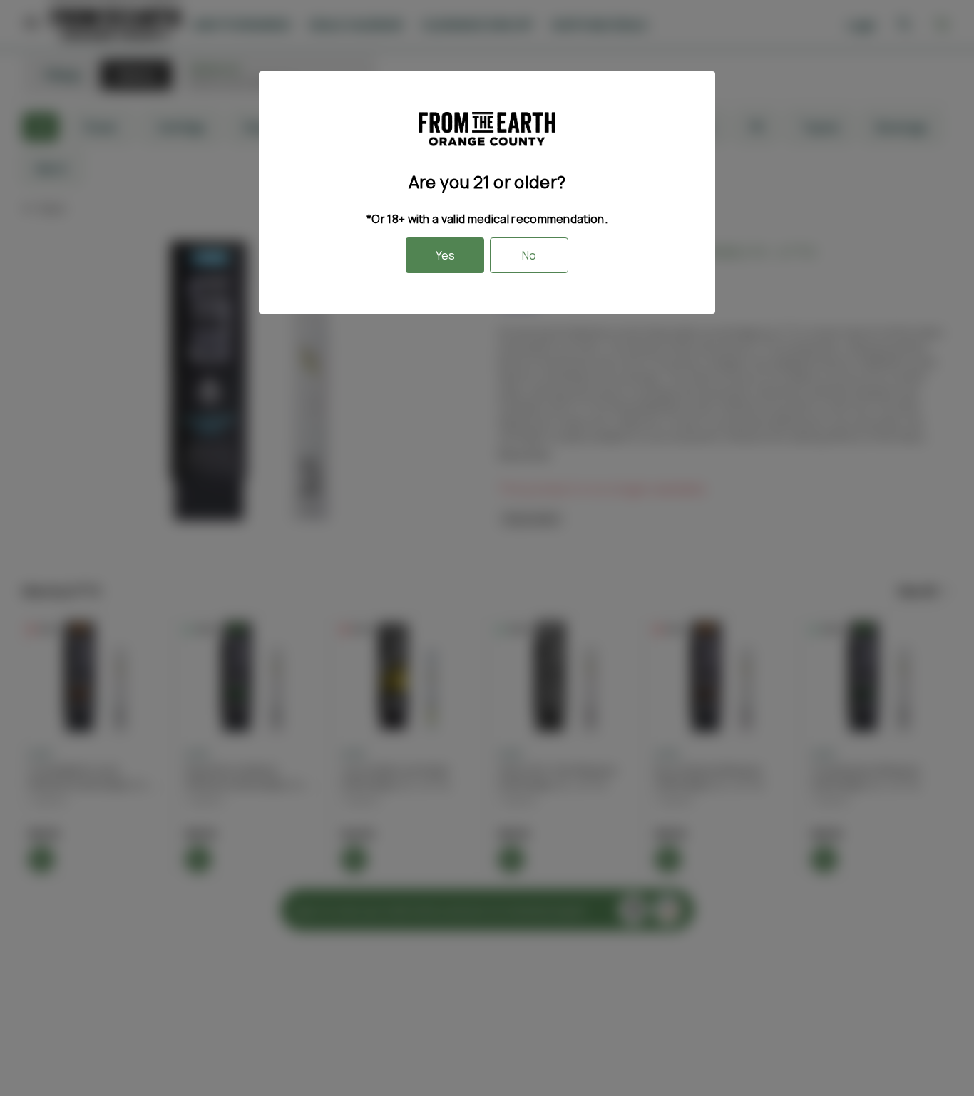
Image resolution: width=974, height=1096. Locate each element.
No (529, 255)
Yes (445, 255)
